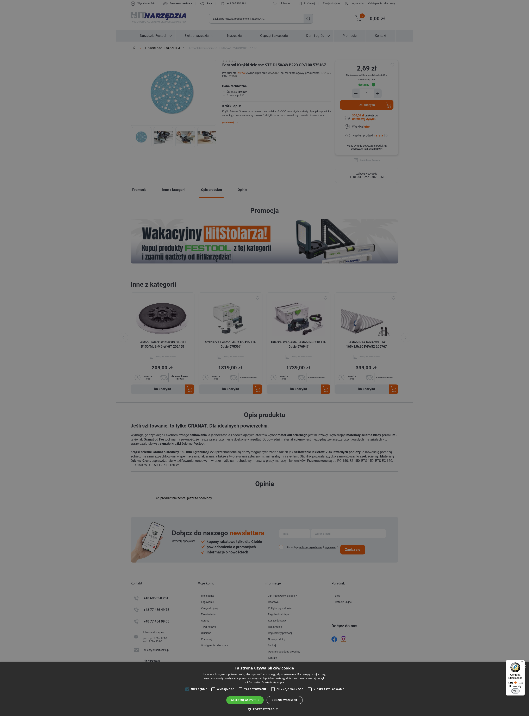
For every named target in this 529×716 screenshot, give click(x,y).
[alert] (264, 358)
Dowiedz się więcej (273, 682)
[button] (264, 709)
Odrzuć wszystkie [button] (285, 700)
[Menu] (522, 662)
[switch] (515, 690)
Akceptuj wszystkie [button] (245, 700)
